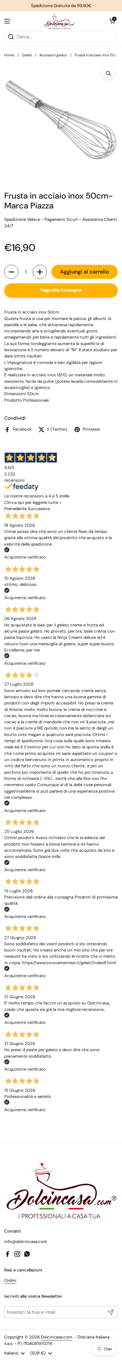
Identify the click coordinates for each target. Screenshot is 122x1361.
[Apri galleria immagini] (108, 73)
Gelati (27, 55)
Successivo (39, 509)
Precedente (15, 509)
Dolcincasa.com (56, 1337)
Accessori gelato (53, 55)
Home (9, 55)
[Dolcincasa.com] (59, 21)
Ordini (10, 1280)
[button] (112, 21)
